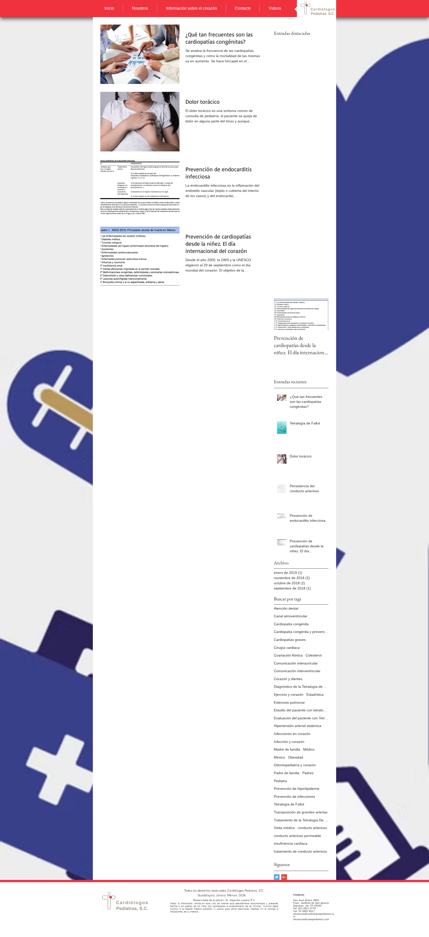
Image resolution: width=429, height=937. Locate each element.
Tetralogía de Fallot (289, 804)
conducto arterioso (312, 828)
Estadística (314, 694)
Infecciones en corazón (292, 734)
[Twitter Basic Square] (277, 877)
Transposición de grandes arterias (300, 812)
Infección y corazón (289, 742)
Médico (309, 749)
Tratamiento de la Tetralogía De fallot (301, 820)
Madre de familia (287, 749)
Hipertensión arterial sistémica (297, 726)
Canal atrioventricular (290, 616)
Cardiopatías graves (290, 640)
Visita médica (284, 828)
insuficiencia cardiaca (290, 843)
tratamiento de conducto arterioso (300, 851)
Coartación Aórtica (288, 655)
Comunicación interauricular (296, 663)
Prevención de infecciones (294, 796)
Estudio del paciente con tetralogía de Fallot (301, 710)
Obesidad (295, 757)
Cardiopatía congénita (291, 624)
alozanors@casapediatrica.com (311, 919)
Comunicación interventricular (297, 671)
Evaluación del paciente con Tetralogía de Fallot (301, 718)
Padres (308, 773)
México (279, 757)
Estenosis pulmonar (289, 702)
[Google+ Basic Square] (284, 877)
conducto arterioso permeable (297, 836)
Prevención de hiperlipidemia (296, 789)
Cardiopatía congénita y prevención (301, 632)
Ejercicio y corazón (288, 694)
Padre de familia (286, 773)
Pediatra (280, 781)
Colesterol (314, 655)
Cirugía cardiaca (287, 648)
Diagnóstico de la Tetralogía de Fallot (301, 687)
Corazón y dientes (288, 679)
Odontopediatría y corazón (295, 765)
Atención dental (286, 608)
